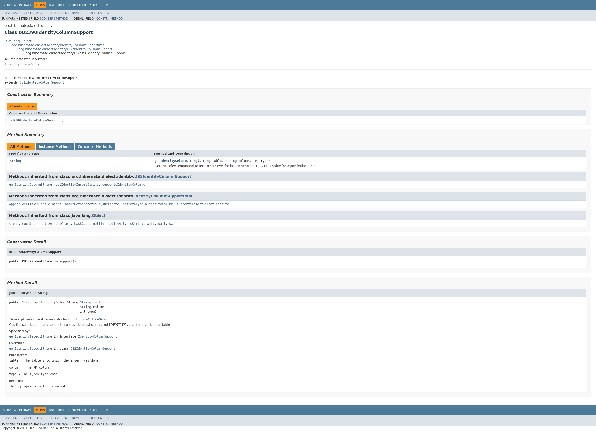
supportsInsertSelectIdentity (203, 204)
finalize (44, 223)
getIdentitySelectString (176, 161)
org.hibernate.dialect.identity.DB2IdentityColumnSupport (65, 49)
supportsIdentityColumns (123, 184)
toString (135, 223)
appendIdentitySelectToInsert (35, 204)
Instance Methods (55, 146)
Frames (56, 13)
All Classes (99, 13)
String (15, 161)
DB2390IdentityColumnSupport (35, 120)
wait (150, 223)
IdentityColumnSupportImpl (163, 196)
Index (93, 5)
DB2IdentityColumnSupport (42, 82)
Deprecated (77, 5)
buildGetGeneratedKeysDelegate (92, 204)
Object (98, 215)
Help (104, 5)
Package (25, 5)
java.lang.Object (18, 41)
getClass (63, 223)
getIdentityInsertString (77, 184)
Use (52, 5)
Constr (47, 18)
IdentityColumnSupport (24, 64)
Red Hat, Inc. (46, 428)
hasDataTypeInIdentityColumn (148, 204)
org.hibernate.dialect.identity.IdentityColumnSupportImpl (58, 45)
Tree (61, 5)
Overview (8, 5)
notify (98, 223)
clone (13, 223)
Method (62, 18)
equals (27, 223)
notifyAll (116, 223)
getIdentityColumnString (30, 184)
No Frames (73, 13)
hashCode (81, 223)
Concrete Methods (95, 146)
